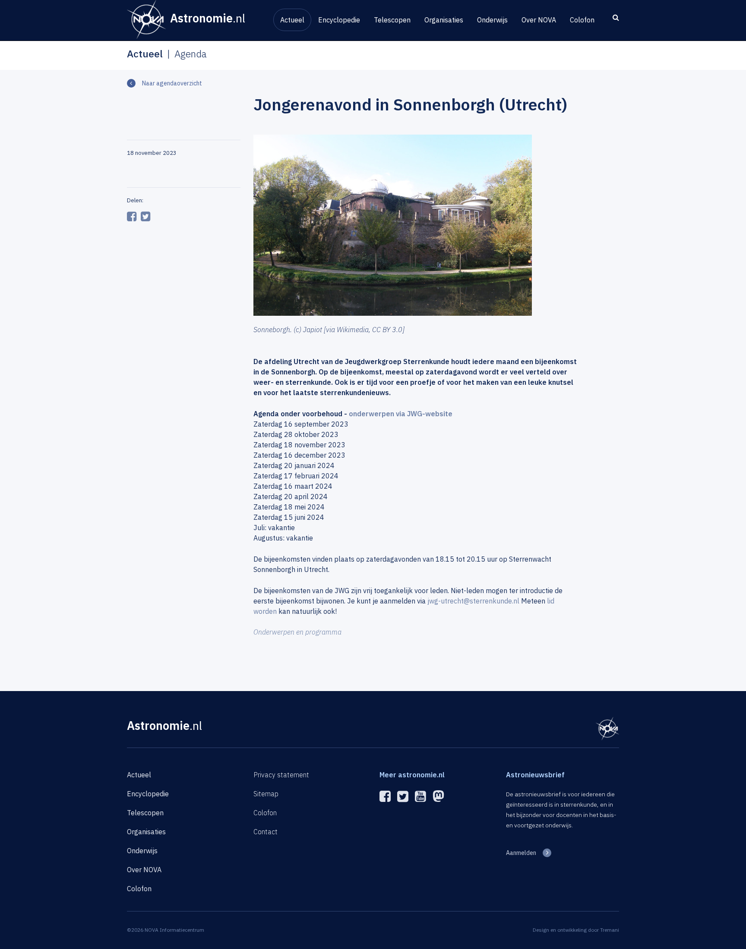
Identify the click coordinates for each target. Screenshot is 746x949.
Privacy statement (281, 774)
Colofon (582, 20)
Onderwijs (492, 20)
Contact (265, 831)
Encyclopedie (339, 20)
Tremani (609, 930)
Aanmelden (521, 853)
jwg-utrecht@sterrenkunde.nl (473, 601)
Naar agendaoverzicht (172, 83)
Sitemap (265, 793)
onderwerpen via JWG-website (400, 413)
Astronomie (164, 725)
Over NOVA (539, 20)
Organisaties (443, 20)
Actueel (292, 20)
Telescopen (392, 20)
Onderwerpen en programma (297, 632)
